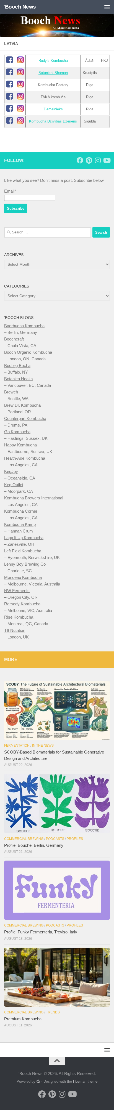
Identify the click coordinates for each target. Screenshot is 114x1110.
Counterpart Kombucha (25, 418)
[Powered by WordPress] (38, 1081)
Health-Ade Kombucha (24, 458)
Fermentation (17, 745)
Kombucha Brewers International (33, 498)
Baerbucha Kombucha (24, 325)
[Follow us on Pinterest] (89, 160)
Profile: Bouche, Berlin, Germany (33, 845)
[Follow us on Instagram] (97, 160)
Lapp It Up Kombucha (23, 537)
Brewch (11, 392)
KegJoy (11, 471)
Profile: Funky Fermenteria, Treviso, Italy (40, 932)
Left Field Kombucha (22, 551)
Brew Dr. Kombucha (22, 405)
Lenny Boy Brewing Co (25, 564)
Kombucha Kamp (20, 524)
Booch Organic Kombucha (28, 352)
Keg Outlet (13, 484)
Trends (53, 1012)
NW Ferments (17, 590)
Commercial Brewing (23, 839)
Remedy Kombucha (22, 603)
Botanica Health (18, 378)
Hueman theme (85, 1081)
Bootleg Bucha (17, 365)
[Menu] (107, 7)
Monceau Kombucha (23, 577)
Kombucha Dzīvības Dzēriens (53, 121)
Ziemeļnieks (53, 109)
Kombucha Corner (20, 511)
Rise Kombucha (18, 617)
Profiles (75, 839)
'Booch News (20, 7)
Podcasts (55, 839)
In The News (43, 745)
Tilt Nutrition (14, 630)
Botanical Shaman (53, 73)
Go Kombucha (17, 431)
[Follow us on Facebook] (80, 160)
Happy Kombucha (20, 445)
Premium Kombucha (23, 1018)
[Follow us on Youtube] (106, 160)
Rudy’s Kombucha (53, 60)
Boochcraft (14, 339)
